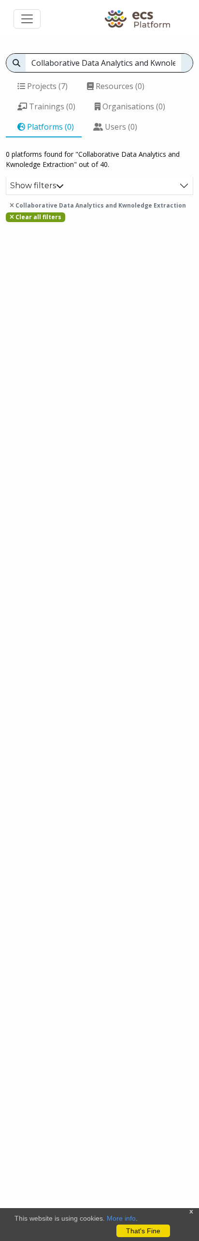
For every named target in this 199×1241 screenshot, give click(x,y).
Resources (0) (119, 86)
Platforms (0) (49, 126)
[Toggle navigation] (27, 19)
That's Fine (143, 1231)
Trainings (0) (51, 106)
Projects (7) (46, 86)
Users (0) (120, 126)
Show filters (33, 185)
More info (121, 1218)
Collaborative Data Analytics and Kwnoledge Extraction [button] (100, 205)
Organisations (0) (132, 106)
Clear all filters (37, 217)
